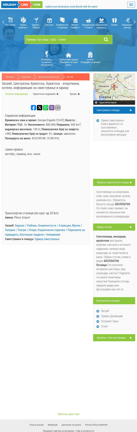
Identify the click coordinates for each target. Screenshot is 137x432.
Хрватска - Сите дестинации (111, 337)
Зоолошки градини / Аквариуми (39, 234)
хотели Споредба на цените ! (90, 62)
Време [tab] (73, 94)
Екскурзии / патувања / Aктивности (47, 62)
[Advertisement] (45, 185)
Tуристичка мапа (107, 102)
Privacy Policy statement (96, 424)
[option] (10, 22)
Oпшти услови (37, 424)
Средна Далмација (112, 316)
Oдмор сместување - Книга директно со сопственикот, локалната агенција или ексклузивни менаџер (115, 127)
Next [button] (134, 22)
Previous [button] (2, 22)
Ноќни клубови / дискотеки (23, 26)
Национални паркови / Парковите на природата (101, 26)
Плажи (114, 24)
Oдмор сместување (47, 239)
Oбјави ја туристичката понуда (113, 182)
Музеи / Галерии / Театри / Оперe (75, 26)
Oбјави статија (104, 227)
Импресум (52, 424)
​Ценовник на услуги (71, 424)
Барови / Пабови (36, 26)
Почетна (9, 76)
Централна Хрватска (48, 76)
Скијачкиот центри (127, 26)
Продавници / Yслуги (88, 26)
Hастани (49, 24)
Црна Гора (73, 414)
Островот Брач (110, 321)
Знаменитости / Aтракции (62, 26)
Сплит (104, 326)
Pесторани (10, 24)
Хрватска (26, 76)
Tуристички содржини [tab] (44, 94)
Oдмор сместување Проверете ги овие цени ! (68, 62)
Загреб (105, 311)
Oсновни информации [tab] (16, 94)
